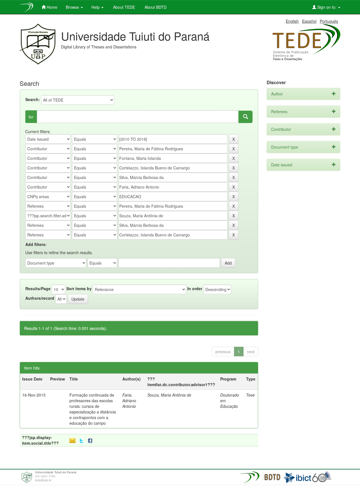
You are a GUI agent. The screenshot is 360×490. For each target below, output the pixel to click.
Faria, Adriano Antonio (129, 400)
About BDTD (154, 7)
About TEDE (123, 7)
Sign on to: (327, 7)
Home (51, 7)
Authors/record (39, 298)
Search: (32, 99)
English (292, 21)
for (31, 117)
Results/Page (38, 288)
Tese (250, 395)
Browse (73, 7)
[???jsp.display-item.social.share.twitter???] (81, 441)
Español (309, 21)
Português (329, 21)
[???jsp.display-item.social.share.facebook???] (91, 441)
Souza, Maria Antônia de (169, 395)
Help (96, 7)
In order (194, 288)
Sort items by (79, 288)
